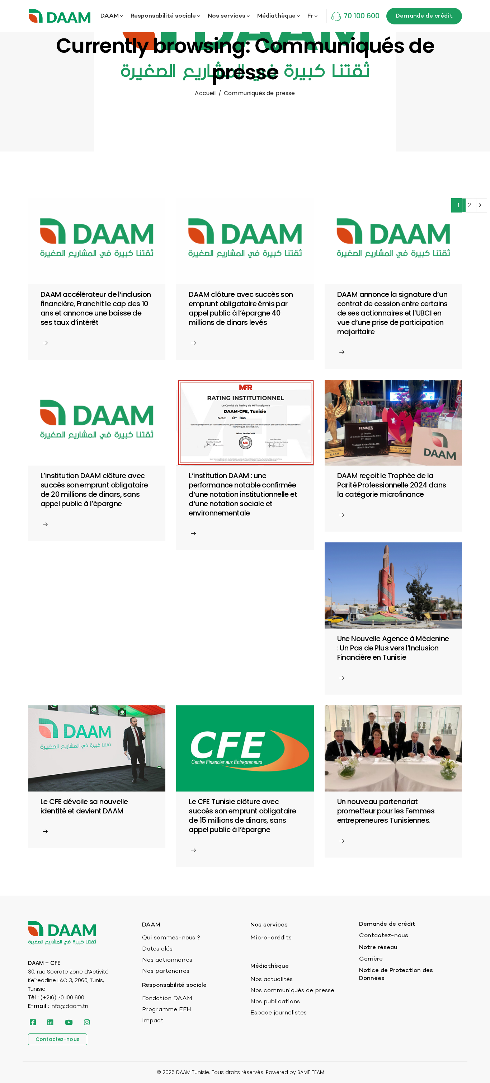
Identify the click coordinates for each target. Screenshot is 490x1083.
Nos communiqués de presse (292, 990)
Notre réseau (378, 947)
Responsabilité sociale (163, 16)
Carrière (371, 959)
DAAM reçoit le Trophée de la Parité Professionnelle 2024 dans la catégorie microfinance (391, 485)
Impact (153, 1020)
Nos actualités (271, 979)
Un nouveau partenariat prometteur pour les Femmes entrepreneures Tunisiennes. (385, 811)
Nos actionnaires (167, 960)
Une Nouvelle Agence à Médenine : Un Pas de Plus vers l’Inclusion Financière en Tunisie (393, 648)
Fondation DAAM (167, 998)
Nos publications (275, 1001)
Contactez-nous (383, 935)
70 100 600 (362, 16)
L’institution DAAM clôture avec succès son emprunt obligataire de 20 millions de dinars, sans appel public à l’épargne (94, 490)
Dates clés (157, 949)
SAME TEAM (310, 1072)
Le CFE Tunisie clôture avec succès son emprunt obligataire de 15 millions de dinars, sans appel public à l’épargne (242, 816)
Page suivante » (480, 205)
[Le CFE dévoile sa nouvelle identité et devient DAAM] (96, 748)
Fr (310, 16)
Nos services (226, 16)
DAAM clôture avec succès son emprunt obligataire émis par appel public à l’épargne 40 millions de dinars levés (241, 308)
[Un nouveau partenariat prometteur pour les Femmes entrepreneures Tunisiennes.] (393, 748)
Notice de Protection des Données (396, 974)
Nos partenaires (165, 971)
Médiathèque (276, 16)
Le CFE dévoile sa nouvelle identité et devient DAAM (84, 806)
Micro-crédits (271, 938)
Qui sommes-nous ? (171, 938)
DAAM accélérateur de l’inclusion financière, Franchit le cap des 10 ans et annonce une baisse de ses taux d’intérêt (96, 308)
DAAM (109, 16)
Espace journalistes (278, 1013)
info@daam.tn (69, 1006)
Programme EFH (166, 1009)
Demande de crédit (387, 924)
